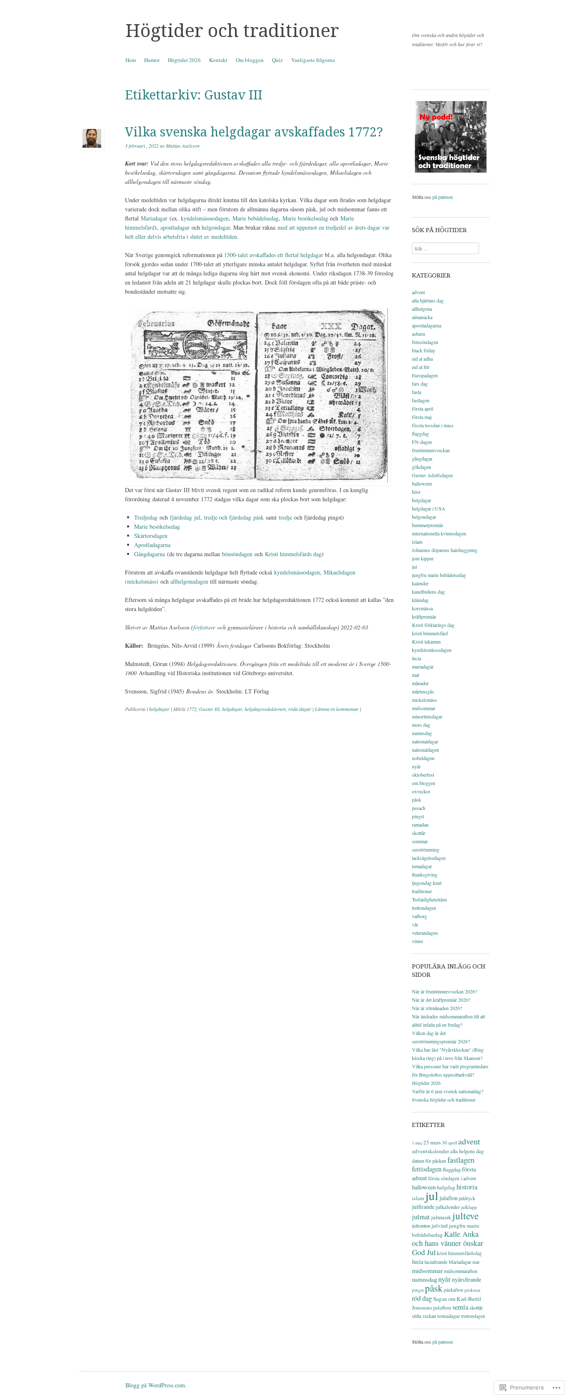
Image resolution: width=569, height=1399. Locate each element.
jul (414, 566)
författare (204, 627)
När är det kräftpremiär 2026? (441, 999)
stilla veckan (424, 1315)
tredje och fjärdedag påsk (234, 517)
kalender (420, 583)
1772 (192, 709)
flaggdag (420, 433)
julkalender (448, 1207)
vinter (417, 941)
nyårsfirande (466, 1279)
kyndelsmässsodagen (205, 218)
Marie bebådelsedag (255, 218)
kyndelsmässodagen (297, 572)
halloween (422, 483)
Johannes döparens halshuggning (444, 550)
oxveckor (421, 791)
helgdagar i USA (428, 508)
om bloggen (423, 783)
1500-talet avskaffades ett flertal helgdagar (273, 255)
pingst (418, 816)
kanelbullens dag (428, 591)
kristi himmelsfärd (430, 633)
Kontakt (218, 60)
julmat (421, 1216)
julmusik (441, 1217)
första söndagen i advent (452, 1178)
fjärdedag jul (185, 517)
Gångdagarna (150, 554)
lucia (416, 658)
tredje (285, 517)
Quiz (277, 60)
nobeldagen (423, 758)
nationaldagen (425, 749)
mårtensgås (423, 691)
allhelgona (422, 308)
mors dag (421, 724)
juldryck (467, 1198)
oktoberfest (423, 774)
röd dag (422, 1298)
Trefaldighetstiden (429, 899)
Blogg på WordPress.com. (156, 1385)
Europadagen (425, 375)
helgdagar (159, 709)
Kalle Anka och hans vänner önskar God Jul (447, 1243)
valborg (419, 916)
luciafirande (435, 1261)
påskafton (453, 1290)
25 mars (432, 1142)
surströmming (425, 849)
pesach (418, 808)
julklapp (469, 1207)
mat (415, 674)
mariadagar (423, 666)
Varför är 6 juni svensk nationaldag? (447, 1091)
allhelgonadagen (189, 581)
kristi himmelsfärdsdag (459, 1253)
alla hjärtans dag (428, 300)
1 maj (417, 1143)
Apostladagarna (152, 545)
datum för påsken (429, 1160)
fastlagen (420, 400)
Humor (152, 60)
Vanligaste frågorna (313, 60)
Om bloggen (250, 60)
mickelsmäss (424, 699)
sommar (420, 841)
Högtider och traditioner (232, 31)
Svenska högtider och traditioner (444, 1099)
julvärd (440, 1225)
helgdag (446, 1187)
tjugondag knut (427, 882)
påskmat (472, 1290)
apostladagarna (426, 325)
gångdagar (422, 458)
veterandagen (425, 932)
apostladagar (175, 227)
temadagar (422, 866)
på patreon (442, 196)
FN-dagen (422, 441)
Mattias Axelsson (183, 145)
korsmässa (422, 608)
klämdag (420, 600)
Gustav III (209, 709)
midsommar (423, 708)
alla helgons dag (467, 1151)
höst (416, 491)
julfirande (423, 1207)
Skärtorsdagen (150, 536)
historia (467, 1186)
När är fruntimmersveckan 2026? (444, 991)
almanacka (422, 317)
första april (422, 408)
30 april (449, 1142)
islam (417, 541)
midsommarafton (460, 1271)
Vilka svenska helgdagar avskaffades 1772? (254, 132)
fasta (416, 392)
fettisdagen (427, 1169)
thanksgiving (424, 874)
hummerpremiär (427, 525)
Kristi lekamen (426, 641)
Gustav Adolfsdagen (432, 475)
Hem (130, 60)
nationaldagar (425, 741)
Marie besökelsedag (305, 218)
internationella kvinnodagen (439, 533)
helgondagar (216, 227)
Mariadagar (154, 218)
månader (420, 683)
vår (415, 924)
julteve (465, 1215)
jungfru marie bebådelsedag (439, 575)
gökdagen (421, 466)
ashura (418, 333)
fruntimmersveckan (431, 450)
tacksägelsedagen (429, 857)
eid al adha (422, 358)
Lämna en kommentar (337, 709)
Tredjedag (145, 517)
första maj (422, 417)
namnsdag (422, 733)
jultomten (421, 1225)
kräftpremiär (424, 616)
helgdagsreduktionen (265, 709)
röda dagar (299, 709)
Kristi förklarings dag (433, 625)
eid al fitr (420, 367)
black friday (423, 350)
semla (460, 1307)
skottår (418, 832)
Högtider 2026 (184, 60)
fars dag (420, 383)
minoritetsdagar (427, 716)
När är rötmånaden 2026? (437, 1008)
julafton (448, 1198)
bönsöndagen (237, 554)
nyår (416, 766)
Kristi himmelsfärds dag (293, 554)
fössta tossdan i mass (433, 425)
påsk (416, 799)
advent (418, 292)
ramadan (420, 824)
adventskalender (430, 1151)
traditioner (422, 891)
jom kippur (423, 558)
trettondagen (424, 907)
